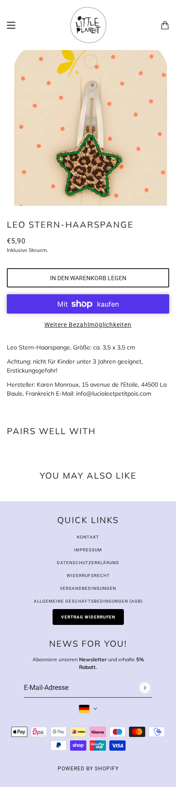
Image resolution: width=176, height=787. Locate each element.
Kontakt (88, 537)
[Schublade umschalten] (11, 25)
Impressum (88, 549)
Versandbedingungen (88, 588)
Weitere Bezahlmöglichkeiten (88, 324)
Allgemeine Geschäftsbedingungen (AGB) (88, 601)
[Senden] (144, 687)
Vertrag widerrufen (88, 617)
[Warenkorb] (165, 25)
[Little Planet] (88, 25)
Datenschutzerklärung (88, 562)
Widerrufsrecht (88, 575)
